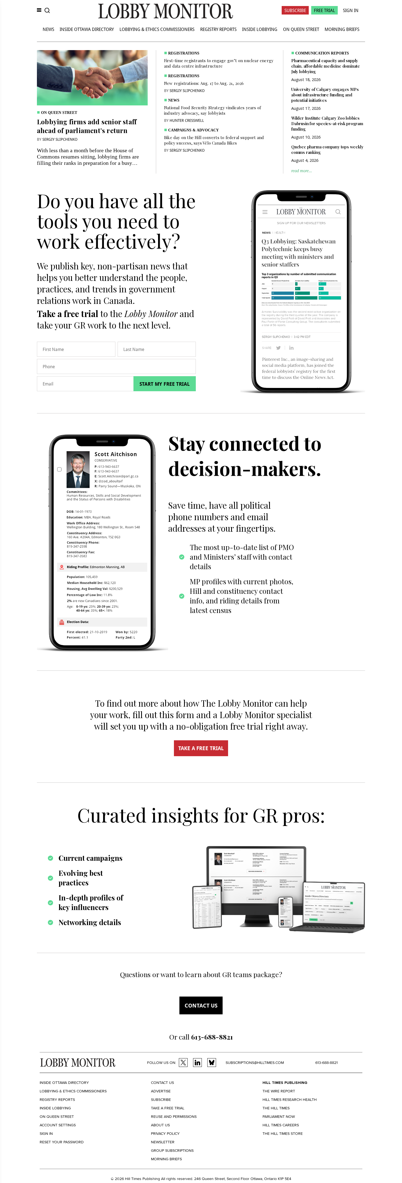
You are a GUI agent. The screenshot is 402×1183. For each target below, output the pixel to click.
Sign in (46, 1133)
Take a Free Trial (167, 1108)
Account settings (58, 1125)
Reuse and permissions (174, 1116)
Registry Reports (218, 29)
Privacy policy (165, 1133)
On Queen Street (301, 29)
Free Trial (324, 10)
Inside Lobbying (259, 29)
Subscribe (295, 10)
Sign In (351, 10)
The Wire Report (279, 1091)
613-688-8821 (326, 1062)
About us (160, 1125)
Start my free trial (164, 384)
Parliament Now (279, 1116)
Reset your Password (62, 1142)
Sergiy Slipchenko (59, 139)
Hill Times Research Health (290, 1099)
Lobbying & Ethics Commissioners (157, 29)
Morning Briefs (342, 29)
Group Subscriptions (172, 1150)
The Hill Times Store (283, 1133)
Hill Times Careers (281, 1125)
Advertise (161, 1091)
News (48, 29)
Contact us (201, 1005)
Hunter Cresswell (187, 120)
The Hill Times (276, 1108)
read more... (301, 170)
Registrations (183, 53)
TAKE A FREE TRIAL (201, 748)
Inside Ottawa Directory (87, 29)
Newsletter (162, 1142)
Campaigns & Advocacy (193, 130)
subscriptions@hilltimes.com (255, 1062)
